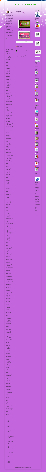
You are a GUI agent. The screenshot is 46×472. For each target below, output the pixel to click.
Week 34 (38, 143)
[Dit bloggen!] (25, 41)
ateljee (8, 61)
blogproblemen (9, 81)
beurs (7, 74)
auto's (7, 62)
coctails (8, 96)
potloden (8, 304)
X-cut (7, 403)
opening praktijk (9, 287)
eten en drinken (9, 138)
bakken (8, 67)
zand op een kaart (9, 405)
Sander (8, 438)
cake (7, 87)
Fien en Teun (8, 144)
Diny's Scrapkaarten (37, 78)
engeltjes (8, 136)
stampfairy (8, 337)
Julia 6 (8, 456)
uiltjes (7, 364)
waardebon (8, 388)
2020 (8, 422)
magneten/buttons (9, 256)
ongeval (8, 285)
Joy (7, 189)
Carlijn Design (8, 91)
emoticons (8, 135)
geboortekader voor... (9, 155)
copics (8, 99)
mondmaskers (8, 268)
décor (7, 109)
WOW (7, 402)
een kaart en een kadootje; (10, 128)
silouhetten (8, 321)
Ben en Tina (9, 454)
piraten (8, 297)
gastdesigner (8, 152)
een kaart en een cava (9, 126)
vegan (7, 371)
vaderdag (8, 367)
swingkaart (8, 351)
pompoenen (8, 300)
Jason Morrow (22, 467)
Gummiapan (8, 168)
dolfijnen (8, 118)
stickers (8, 342)
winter (7, 400)
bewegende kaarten (9, 75)
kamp (7, 204)
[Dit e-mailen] (24, 41)
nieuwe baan (8, 278)
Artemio (8, 59)
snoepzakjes (8, 329)
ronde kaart (8, 313)
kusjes (8, 244)
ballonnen (8, 68)
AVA (7, 63)
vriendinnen (8, 385)
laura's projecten (9, 247)
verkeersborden (9, 375)
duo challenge (8, 124)
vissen (7, 378)
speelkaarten (8, 331)
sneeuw (8, 325)
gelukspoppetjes (9, 158)
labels (7, 245)
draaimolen (8, 121)
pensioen (8, 296)
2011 (8, 463)
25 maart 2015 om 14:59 (20, 52)
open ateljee (8, 286)
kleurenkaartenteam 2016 (10, 222)
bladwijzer (8, 78)
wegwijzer (8, 391)
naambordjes (8, 272)
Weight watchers (9, 392)
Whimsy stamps (9, 395)
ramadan (8, 307)
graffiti (8, 166)
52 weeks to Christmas (10, 49)
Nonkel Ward (8, 282)
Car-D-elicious (37, 167)
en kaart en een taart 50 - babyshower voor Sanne (11, 437)
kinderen (8, 213)
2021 (8, 421)
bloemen (8, 79)
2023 (8, 419)
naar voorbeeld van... (9, 275)
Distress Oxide (8, 117)
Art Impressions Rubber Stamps (36, 109)
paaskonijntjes (9, 435)
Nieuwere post (17, 55)
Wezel (7, 394)
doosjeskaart (8, 120)
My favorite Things (9, 271)
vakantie (8, 368)
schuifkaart (8, 320)
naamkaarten (8, 273)
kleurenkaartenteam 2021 (10, 228)
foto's (7, 149)
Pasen (7, 293)
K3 (7, 192)
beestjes (8, 70)
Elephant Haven (9, 133)
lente (7, 251)
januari (8, 459)
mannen (8, 258)
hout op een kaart (9, 179)
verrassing (8, 377)
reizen (7, 309)
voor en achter (8, 383)
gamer (7, 151)
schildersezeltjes (9, 318)
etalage (8, 137)
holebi (7, 175)
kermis (8, 207)
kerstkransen (8, 209)
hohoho (8, 174)
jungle (7, 191)
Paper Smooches (9, 292)
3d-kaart (8, 48)
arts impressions (9, 60)
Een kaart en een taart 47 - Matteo (10, 452)
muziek (8, 270)
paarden (8, 290)
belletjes (8, 71)
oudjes (8, 289)
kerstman (8, 210)
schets (8, 317)
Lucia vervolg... (9, 446)
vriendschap (8, 386)
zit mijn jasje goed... (10, 451)
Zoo (7, 412)
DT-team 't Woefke (9, 123)
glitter (7, 163)
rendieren (8, 310)
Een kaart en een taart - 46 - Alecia (10, 457)
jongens (8, 188)
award (7, 64)
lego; (7, 250)
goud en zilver (8, 165)
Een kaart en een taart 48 (10, 448)
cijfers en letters (9, 95)
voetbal (8, 381)
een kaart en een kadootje (10, 127)
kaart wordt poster (9, 194)
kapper (8, 205)
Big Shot (8, 76)
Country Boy (38, 132)
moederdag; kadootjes (9, 267)
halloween (8, 169)
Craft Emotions (9, 101)
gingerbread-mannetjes (9, 162)
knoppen (8, 237)
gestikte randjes (9, 161)
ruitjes (7, 315)
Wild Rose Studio (9, 399)
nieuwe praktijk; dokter (9, 279)
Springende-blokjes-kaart (10, 334)
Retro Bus (38, 138)
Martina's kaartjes (36, 84)
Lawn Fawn (8, 248)
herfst (7, 171)
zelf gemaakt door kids (9, 408)
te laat (7, 355)
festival (8, 143)
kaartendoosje (8, 196)
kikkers (8, 212)
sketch (8, 324)
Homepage (24, 55)
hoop (7, 177)
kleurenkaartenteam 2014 (10, 219)
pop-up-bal (8, 301)
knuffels (8, 238)
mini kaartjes (8, 265)
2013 (8, 461)
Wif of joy (8, 398)
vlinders (8, 380)
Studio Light (8, 345)
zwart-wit (8, 414)
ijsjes (7, 182)
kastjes (8, 206)
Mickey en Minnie (9, 264)
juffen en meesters (9, 190)
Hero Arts (8, 172)
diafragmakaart (8, 112)
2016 (8, 425)
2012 (8, 462)
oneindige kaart (9, 284)
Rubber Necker (8, 314)
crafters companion (9, 102)
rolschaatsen (8, 312)
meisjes (8, 261)
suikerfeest (8, 347)
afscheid (8, 53)
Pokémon (8, 299)
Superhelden (8, 348)
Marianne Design (9, 259)
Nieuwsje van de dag (9, 281)
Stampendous (8, 336)
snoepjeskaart (8, 328)
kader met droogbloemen (10, 199)
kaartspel (8, 197)
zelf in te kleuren (9, 409)
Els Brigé (8, 134)
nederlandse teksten (9, 276)
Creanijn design (9, 103)
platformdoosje (9, 298)
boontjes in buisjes (9, 84)
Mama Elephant (9, 257)
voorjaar (8, 384)
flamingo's (8, 146)
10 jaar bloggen (9, 47)
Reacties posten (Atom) (22, 56)
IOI (7, 186)
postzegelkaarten (9, 303)
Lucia (8, 447)
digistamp (8, 116)
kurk (7, 243)
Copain (8, 98)
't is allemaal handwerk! (26, 4)
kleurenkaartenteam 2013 (10, 218)
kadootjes (8, 202)
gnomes (8, 164)
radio (7, 306)
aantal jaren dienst (9, 50)
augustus (9, 430)
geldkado (8, 157)
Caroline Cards (37, 142)
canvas (8, 90)
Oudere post (31, 55)
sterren (8, 341)
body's (8, 82)
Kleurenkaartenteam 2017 (10, 223)
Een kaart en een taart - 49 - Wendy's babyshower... (10, 443)
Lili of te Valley (9, 254)
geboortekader (8, 154)
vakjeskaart (8, 370)
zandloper (8, 406)
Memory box (8, 262)
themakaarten (8, 358)
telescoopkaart (9, 356)
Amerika (8, 56)
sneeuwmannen (9, 327)
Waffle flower (8, 389)
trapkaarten (8, 362)
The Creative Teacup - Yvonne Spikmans (36, 70)
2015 (8, 426)
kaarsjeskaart (8, 193)
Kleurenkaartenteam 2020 (10, 227)
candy (7, 89)
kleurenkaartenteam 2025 (10, 233)
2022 (8, 420)
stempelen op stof (9, 339)
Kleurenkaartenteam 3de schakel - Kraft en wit (10, 441)
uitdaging (8, 365)
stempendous (8, 340)
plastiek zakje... (9, 455)
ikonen (8, 183)
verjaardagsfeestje (9, 374)
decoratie (8, 110)
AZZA (7, 65)
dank (7, 106)
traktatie (8, 361)
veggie (7, 372)
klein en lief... (8, 215)
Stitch (8, 343)
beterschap (8, 73)
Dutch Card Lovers (36, 161)
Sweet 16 (8, 350)
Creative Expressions (9, 104)
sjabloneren (8, 323)
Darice (7, 107)
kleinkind (8, 216)
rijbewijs (8, 311)
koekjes (8, 240)
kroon (7, 242)
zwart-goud (8, 413)
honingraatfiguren (9, 176)
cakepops (8, 88)
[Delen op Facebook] (26, 41)
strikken (8, 344)
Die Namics (8, 113)
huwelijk (8, 180)
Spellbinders (8, 332)
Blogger (30, 467)
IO (7, 185)
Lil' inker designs (9, 253)
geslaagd (8, 160)
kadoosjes (8, 201)
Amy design (8, 57)
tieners (8, 359)
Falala (7, 140)
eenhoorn (8, 132)
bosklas (8, 85)
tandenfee (8, 353)
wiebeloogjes (8, 397)
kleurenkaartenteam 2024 (10, 232)
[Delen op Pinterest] (27, 41)
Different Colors (9, 115)
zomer (7, 411)
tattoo (8, 354)
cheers (8, 93)
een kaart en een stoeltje (10, 130)
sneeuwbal (8, 326)
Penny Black (8, 295)
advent (8, 51)
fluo (7, 147)
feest (7, 141)
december (9, 427)
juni (8, 432)
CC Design (8, 92)
